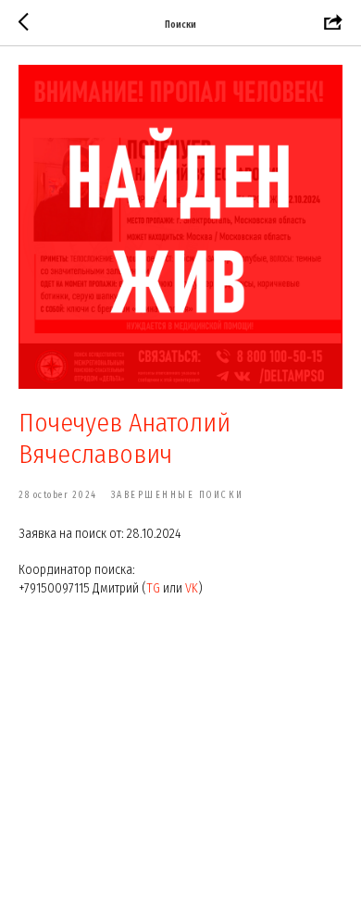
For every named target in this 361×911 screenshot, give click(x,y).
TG (153, 588)
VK (191, 588)
